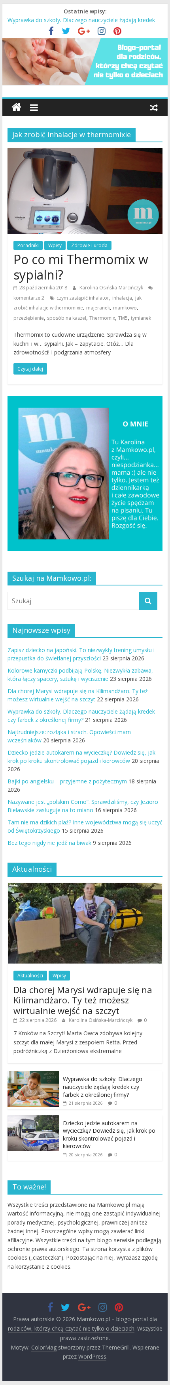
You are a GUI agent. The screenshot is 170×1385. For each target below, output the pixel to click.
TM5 (123, 318)
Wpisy (55, 245)
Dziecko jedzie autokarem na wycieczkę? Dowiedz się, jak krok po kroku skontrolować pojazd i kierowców (109, 1134)
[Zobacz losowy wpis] (153, 107)
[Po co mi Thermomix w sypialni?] (85, 153)
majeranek (98, 307)
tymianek (141, 318)
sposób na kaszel (66, 318)
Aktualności (30, 975)
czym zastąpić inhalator (83, 298)
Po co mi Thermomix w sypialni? (80, 267)
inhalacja (122, 298)
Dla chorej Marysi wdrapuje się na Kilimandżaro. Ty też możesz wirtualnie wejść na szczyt (82, 1000)
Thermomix (102, 318)
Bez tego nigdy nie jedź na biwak (49, 842)
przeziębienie (28, 318)
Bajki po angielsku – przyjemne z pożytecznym (67, 781)
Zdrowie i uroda (89, 245)
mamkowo (125, 307)
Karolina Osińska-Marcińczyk (111, 287)
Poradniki (28, 245)
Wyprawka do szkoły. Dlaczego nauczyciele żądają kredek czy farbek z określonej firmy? (102, 1086)
